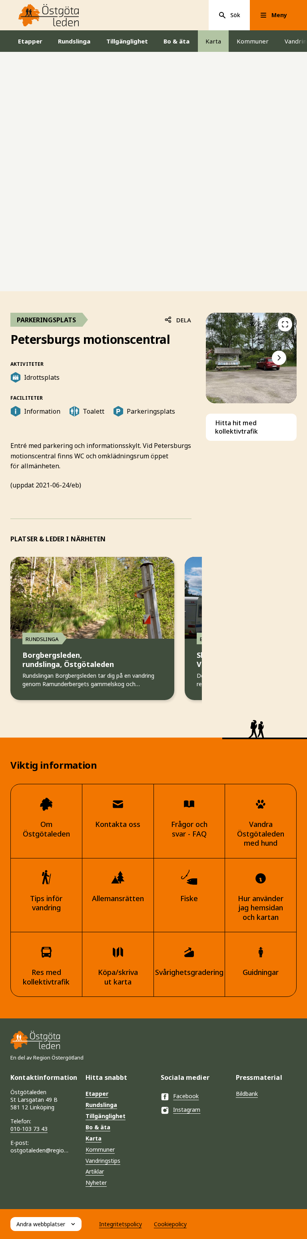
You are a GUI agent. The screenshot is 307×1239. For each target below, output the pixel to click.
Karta (213, 41)
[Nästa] (279, 358)
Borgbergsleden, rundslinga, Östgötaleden (68, 660)
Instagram (186, 1109)
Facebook (186, 1096)
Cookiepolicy (170, 1224)
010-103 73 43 (29, 1128)
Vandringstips (103, 1160)
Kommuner (253, 41)
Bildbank (247, 1093)
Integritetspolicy (120, 1224)
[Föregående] (285, 324)
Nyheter (96, 1182)
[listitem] (251, 358)
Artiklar (95, 1171)
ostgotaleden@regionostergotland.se (40, 1150)
